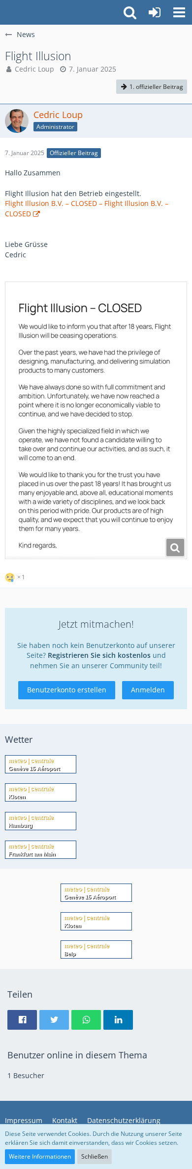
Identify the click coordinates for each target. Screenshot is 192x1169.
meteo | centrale (31, 760)
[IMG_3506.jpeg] (96, 420)
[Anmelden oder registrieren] (154, 12)
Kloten (17, 797)
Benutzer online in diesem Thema (77, 1055)
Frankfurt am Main (32, 854)
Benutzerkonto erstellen (66, 689)
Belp (70, 954)
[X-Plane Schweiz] (5, 12)
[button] (179, 12)
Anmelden (148, 689)
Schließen (94, 1156)
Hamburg (20, 825)
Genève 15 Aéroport (34, 768)
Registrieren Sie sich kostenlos (99, 655)
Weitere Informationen (40, 1156)
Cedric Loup (34, 69)
